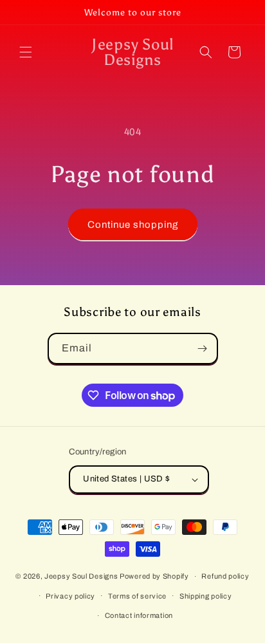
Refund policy (225, 576)
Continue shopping (132, 224)
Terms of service (137, 596)
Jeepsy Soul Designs (81, 576)
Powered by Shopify (154, 576)
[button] (26, 52)
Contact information (139, 615)
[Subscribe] (202, 348)
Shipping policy (205, 596)
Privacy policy (70, 596)
